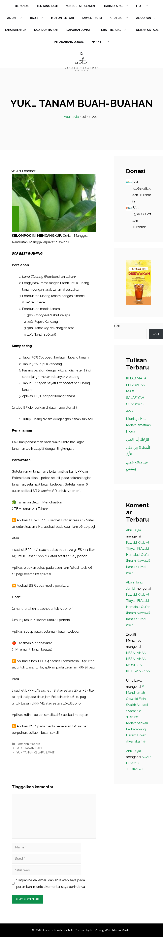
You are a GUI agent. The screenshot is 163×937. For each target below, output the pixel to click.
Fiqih (140, 6)
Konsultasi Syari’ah (81, 6)
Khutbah (116, 18)
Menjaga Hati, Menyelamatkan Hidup (138, 425)
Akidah (12, 18)
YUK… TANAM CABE (29, 748)
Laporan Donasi (78, 29)
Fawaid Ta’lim (92, 18)
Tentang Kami (47, 6)
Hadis (34, 18)
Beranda (21, 6)
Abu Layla (71, 117)
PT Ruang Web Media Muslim (110, 930)
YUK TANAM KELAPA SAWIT (35, 752)
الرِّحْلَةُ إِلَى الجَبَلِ (137, 440)
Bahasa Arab (113, 6)
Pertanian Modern (28, 743)
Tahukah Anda (15, 29)
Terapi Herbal (110, 29)
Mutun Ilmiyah (62, 18)
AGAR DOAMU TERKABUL (138, 763)
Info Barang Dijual (69, 41)
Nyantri (98, 41)
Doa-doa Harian (46, 29)
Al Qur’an (143, 18)
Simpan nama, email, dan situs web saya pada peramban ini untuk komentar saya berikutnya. (50, 883)
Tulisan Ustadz (146, 29)
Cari (117, 326)
